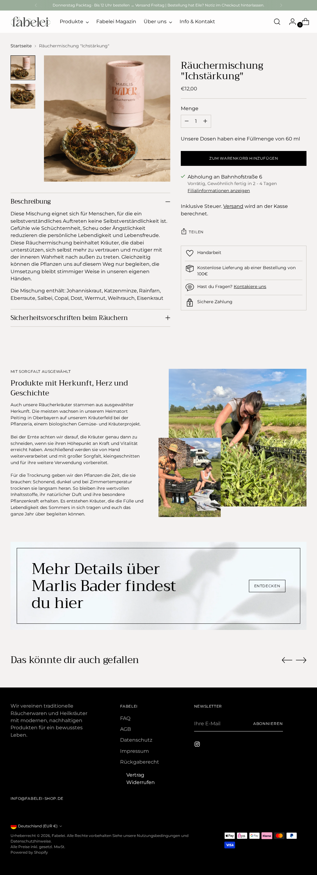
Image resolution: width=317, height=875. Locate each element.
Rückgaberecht (139, 762)
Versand (233, 206)
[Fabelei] (31, 22)
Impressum (134, 751)
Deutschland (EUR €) (38, 826)
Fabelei (58, 835)
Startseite (21, 45)
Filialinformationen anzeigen (219, 190)
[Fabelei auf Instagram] (198, 745)
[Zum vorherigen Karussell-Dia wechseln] (287, 660)
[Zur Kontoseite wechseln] (290, 21)
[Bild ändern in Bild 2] (23, 96)
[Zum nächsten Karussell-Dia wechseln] (301, 660)
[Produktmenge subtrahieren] (186, 121)
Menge (189, 108)
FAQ (125, 718)
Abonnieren (268, 723)
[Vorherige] (36, 5)
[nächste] (281, 5)
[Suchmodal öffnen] (277, 21)
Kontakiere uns (250, 286)
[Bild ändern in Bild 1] (23, 67)
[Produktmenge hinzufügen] (205, 121)
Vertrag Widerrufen (140, 778)
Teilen (196, 232)
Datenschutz (136, 740)
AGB (125, 729)
